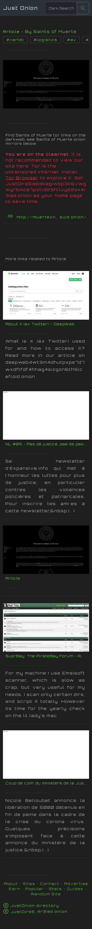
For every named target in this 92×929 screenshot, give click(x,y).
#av (71, 40)
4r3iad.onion (38, 911)
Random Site (46, 894)
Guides (75, 889)
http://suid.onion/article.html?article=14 (52, 217)
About (11, 884)
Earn (14, 889)
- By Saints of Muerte (49, 31)
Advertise (76, 884)
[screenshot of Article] (46, 82)
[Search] (83, 8)
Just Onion (20, 8)
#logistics (45, 40)
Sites (29, 884)
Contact (49, 884)
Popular (34, 889)
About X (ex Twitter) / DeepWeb (39, 324)
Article (12, 578)
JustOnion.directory (34, 905)
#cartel (15, 40)
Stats (55, 889)
